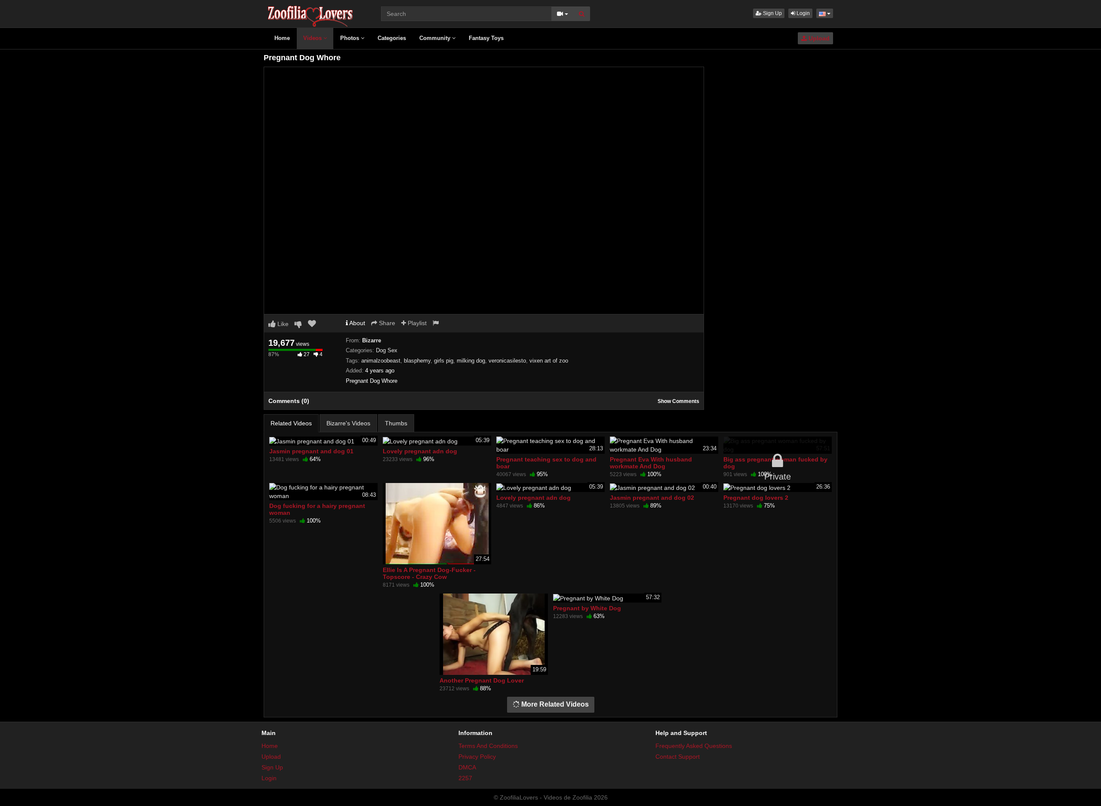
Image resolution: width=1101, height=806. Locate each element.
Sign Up (772, 13)
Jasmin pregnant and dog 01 (311, 451)
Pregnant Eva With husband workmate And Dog (651, 463)
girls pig (443, 360)
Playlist (416, 323)
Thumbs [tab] (396, 423)
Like (282, 323)
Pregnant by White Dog (587, 608)
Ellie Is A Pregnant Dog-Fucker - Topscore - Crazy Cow (429, 573)
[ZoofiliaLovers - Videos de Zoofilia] (311, 12)
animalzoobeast (380, 360)
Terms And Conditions (488, 745)
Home (282, 38)
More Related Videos (554, 704)
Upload (818, 38)
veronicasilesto (507, 360)
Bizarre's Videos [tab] (348, 423)
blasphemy (417, 360)
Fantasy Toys (486, 38)
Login (802, 13)
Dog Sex (386, 350)
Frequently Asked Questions (693, 745)
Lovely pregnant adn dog (420, 451)
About (356, 323)
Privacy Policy (477, 756)
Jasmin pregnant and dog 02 (652, 497)
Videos (313, 38)
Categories (392, 38)
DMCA (467, 767)
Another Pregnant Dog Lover (482, 680)
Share (386, 323)
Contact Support (677, 756)
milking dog (471, 360)
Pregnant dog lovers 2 (755, 497)
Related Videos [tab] (291, 423)
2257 (465, 778)
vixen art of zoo (548, 360)
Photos (350, 38)
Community (435, 38)
